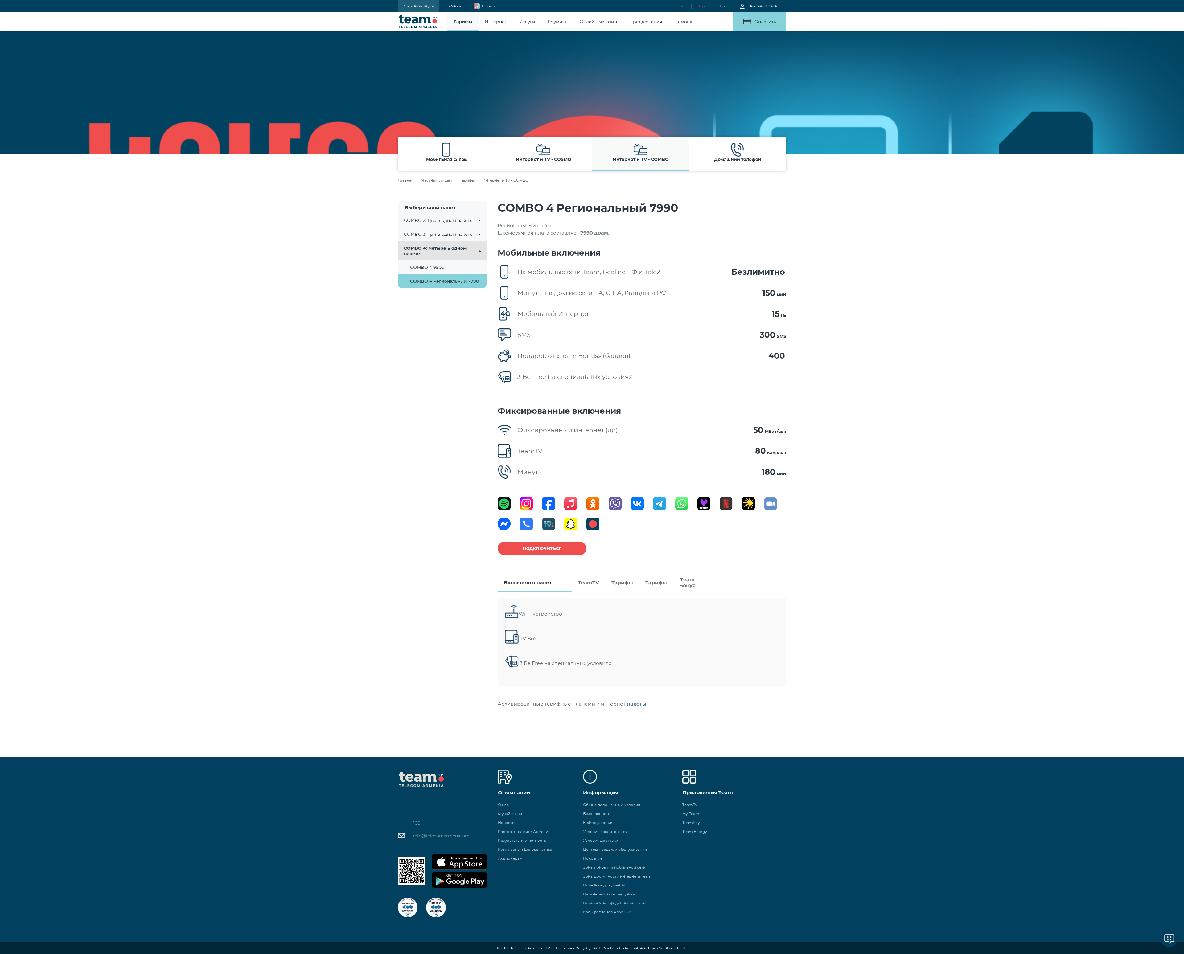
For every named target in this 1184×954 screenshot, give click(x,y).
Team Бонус (687, 582)
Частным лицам (418, 6)
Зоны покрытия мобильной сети (614, 867)
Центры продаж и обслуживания (615, 849)
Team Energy (694, 831)
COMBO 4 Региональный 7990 (444, 281)
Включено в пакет (528, 583)
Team (418, 21)
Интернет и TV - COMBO (505, 180)
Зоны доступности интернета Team (617, 876)
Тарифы (467, 180)
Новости (506, 822)
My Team (690, 813)
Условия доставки (600, 840)
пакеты (637, 704)
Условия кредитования (605, 831)
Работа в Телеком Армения (524, 831)
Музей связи (510, 813)
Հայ (681, 6)
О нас (503, 804)
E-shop (488, 6)
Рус (702, 6)
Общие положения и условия (611, 804)
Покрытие (592, 858)
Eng (723, 6)
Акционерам (510, 858)
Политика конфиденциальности (614, 903)
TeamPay (691, 822)
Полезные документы (604, 885)
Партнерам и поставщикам (609, 894)
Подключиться (542, 548)
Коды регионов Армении (607, 912)
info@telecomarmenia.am (441, 835)
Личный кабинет (764, 6)
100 (416, 823)
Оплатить (765, 21)
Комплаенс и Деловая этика (525, 849)
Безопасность (596, 813)
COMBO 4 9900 (427, 267)
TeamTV (588, 583)
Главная (405, 180)
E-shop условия (598, 822)
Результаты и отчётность (522, 840)
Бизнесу (453, 6)
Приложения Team (707, 793)
